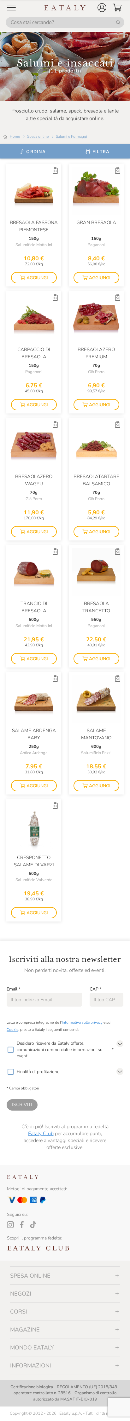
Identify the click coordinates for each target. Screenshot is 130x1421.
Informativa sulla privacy (82, 1022)
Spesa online (38, 136)
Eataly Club (41, 1133)
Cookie (12, 1029)
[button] (102, 7)
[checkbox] (10, 1050)
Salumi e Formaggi (71, 136)
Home (15, 136)
